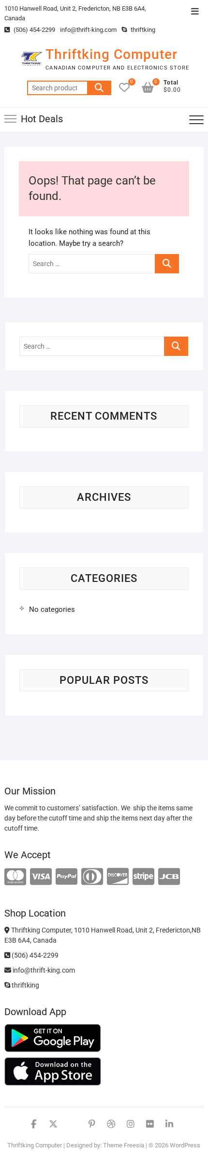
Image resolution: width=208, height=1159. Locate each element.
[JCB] (169, 877)
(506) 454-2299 (33, 29)
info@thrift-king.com (88, 29)
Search (99, 88)
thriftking (142, 29)
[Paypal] (66, 877)
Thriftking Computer (111, 54)
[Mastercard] (15, 877)
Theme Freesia (123, 1145)
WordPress (185, 1145)
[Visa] (41, 877)
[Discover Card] (118, 877)
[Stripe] (143, 877)
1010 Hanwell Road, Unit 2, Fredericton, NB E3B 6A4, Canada (75, 13)
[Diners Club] (92, 877)
